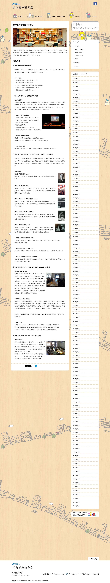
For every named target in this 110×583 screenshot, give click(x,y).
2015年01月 (76, 471)
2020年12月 (76, 275)
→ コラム (75, 58)
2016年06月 (76, 425)
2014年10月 (76, 483)
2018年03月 (76, 352)
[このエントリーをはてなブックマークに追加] (36, 366)
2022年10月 (76, 190)
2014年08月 (76, 490)
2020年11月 (76, 279)
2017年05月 (76, 386)
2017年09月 (76, 371)
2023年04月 (76, 167)
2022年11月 (76, 186)
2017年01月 (76, 402)
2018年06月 (76, 340)
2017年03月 (76, 394)
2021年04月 (76, 259)
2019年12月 (76, 317)
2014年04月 (76, 506)
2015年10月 (76, 444)
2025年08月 (76, 94)
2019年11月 (76, 321)
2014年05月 (76, 502)
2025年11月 (76, 86)
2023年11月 (76, 140)
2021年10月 (76, 236)
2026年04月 (76, 78)
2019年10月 (76, 325)
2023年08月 (76, 152)
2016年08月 (76, 417)
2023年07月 (76, 155)
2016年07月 (76, 421)
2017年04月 (76, 390)
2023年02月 (76, 175)
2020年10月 (76, 282)
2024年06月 (76, 121)
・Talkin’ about (79, 55)
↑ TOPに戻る (93, 558)
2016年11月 (76, 406)
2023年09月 (76, 148)
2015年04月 (76, 463)
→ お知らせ (76, 66)
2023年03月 (76, 171)
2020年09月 (76, 286)
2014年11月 (76, 479)
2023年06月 (76, 159)
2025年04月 (76, 101)
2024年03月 (76, 128)
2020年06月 (76, 298)
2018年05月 (76, 344)
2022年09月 (76, 194)
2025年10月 (76, 90)
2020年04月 (76, 306)
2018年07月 (76, 336)
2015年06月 (76, 456)
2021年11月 (76, 232)
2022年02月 (76, 221)
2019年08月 (76, 329)
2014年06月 (76, 498)
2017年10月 (76, 367)
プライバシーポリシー (60, 574)
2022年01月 (76, 225)
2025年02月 (76, 105)
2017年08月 (76, 375)
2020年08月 (76, 290)
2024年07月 (76, 117)
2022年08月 (76, 198)
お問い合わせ (47, 574)
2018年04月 (76, 348)
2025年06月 (76, 98)
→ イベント (76, 46)
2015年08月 (76, 452)
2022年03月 (76, 217)
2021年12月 (76, 229)
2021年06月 (76, 252)
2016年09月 (76, 413)
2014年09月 (76, 486)
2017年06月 (76, 383)
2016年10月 (76, 409)
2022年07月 (76, 202)
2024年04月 (76, 125)
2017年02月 (76, 398)
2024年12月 (76, 109)
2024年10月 (76, 113)
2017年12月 (76, 359)
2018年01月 (76, 356)
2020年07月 (76, 294)
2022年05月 (76, 209)
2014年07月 (76, 494)
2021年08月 (76, 244)
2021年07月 (76, 248)
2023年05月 (76, 163)
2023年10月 (76, 144)
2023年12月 (76, 136)
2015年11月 (76, 440)
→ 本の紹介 (76, 62)
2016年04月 (76, 433)
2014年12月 (76, 475)
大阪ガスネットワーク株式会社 (90, 574)
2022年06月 (76, 205)
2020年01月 (76, 313)
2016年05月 (76, 429)
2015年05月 (76, 459)
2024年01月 (76, 132)
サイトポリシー (75, 574)
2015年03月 (76, 467)
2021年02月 (76, 267)
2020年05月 (76, 302)
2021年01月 (76, 271)
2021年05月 (76, 255)
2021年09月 (76, 240)
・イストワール (79, 49)
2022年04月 (76, 213)
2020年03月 (76, 309)
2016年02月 (76, 436)
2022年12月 (76, 182)
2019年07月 (76, 332)
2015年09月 (76, 448)
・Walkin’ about (79, 52)
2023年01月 (76, 178)
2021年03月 (76, 263)
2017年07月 (76, 379)
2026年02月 (76, 82)
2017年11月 (76, 363)
